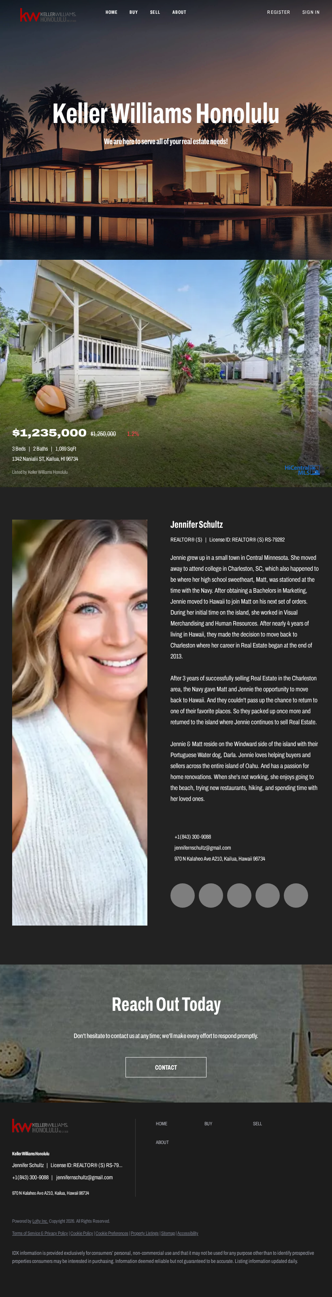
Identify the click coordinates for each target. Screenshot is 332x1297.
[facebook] (182, 895)
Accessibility (187, 1233)
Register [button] (278, 12)
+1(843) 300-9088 (193, 837)
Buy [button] (134, 12)
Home (111, 12)
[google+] (296, 895)
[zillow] (211, 895)
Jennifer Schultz (196, 524)
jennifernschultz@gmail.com (203, 848)
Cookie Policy (81, 1233)
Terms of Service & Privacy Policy (40, 1233)
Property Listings (145, 1233)
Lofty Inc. (40, 1221)
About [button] (179, 12)
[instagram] (239, 895)
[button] (48, 16)
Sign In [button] (311, 12)
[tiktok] (267, 895)
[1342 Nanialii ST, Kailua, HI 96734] (166, 373)
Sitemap (168, 1233)
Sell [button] (155, 12)
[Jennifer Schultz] (79, 723)
